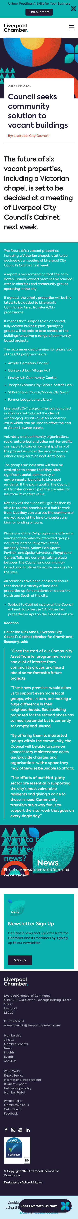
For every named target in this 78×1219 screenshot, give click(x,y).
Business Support (15, 1084)
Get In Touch (12, 1109)
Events (8, 1057)
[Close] (73, 8)
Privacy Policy (13, 1101)
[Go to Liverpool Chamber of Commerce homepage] (16, 28)
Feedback (11, 1113)
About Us (10, 1061)
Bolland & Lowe (32, 1182)
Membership (12, 1035)
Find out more (39, 12)
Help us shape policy (17, 1088)
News (8, 1048)
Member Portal (14, 1092)
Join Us (9, 1040)
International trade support (22, 1080)
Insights (9, 1052)
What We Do (12, 1071)
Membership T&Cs (16, 1105)
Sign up (20, 960)
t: (14, 1021)
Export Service (14, 1075)
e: (32, 1025)
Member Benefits (16, 1044)
